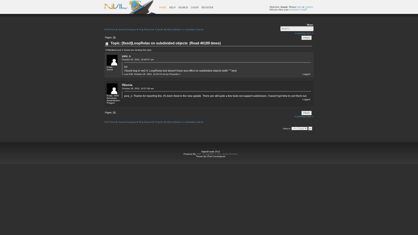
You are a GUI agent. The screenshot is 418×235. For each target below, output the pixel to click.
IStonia (127, 85)
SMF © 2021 (215, 154)
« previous (300, 33)
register (309, 7)
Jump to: (287, 129)
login (299, 7)
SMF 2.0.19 (202, 154)
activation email (297, 9)
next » (310, 33)
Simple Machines (230, 154)
